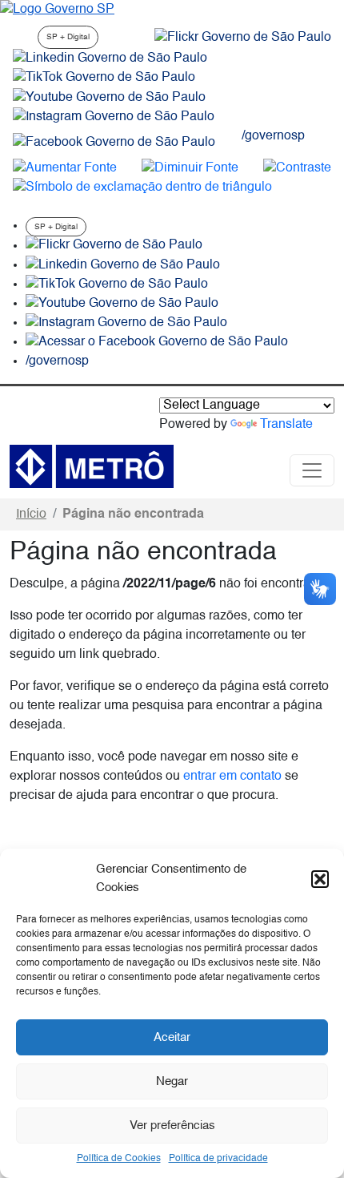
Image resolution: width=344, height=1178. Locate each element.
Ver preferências (172, 1126)
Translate (286, 424)
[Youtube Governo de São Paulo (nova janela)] (109, 97)
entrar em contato (232, 776)
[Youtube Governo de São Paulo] (122, 303)
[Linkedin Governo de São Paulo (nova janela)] (110, 58)
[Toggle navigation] (312, 470)
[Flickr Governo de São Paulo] (114, 246)
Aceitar (172, 1037)
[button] (320, 879)
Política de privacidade (218, 1159)
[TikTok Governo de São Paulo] (117, 284)
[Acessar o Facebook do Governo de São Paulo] (157, 342)
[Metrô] (92, 466)
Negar (172, 1081)
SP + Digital (68, 37)
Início (31, 514)
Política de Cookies (119, 1159)
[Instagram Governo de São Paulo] (113, 117)
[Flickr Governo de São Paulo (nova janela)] (242, 37)
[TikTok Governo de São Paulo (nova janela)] (104, 77)
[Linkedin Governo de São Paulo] (123, 265)
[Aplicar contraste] (297, 168)
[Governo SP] (57, 9)
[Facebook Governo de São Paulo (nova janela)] (114, 142)
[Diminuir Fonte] (190, 168)
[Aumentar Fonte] (65, 168)
